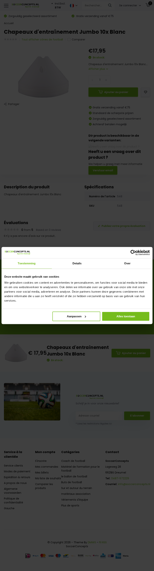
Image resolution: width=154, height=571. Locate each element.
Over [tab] (127, 263)
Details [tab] (77, 263)
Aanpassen (74, 316)
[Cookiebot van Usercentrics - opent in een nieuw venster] (133, 252)
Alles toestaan (125, 316)
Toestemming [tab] (26, 263)
